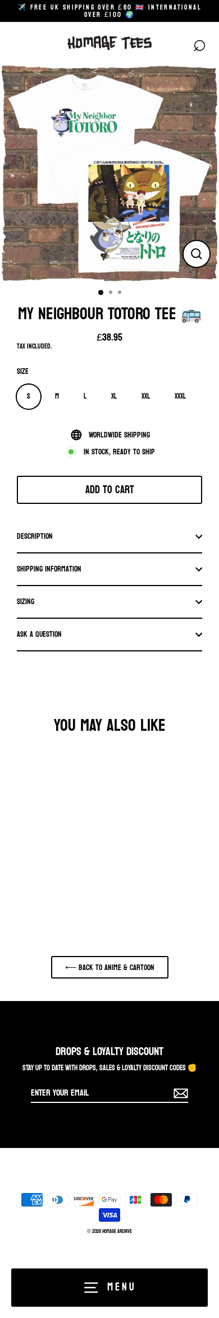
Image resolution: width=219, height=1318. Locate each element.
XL (114, 396)
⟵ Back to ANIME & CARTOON (109, 967)
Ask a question (39, 634)
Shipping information (49, 568)
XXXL (180, 396)
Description (35, 536)
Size (23, 371)
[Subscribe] (179, 1093)
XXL (146, 396)
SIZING (25, 601)
